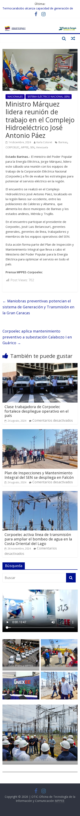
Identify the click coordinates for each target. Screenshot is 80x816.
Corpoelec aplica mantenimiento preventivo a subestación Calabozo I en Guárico (37, 337)
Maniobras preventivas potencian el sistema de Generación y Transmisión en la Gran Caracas (38, 306)
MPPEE (25, 147)
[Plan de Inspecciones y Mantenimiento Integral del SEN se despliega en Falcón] (40, 431)
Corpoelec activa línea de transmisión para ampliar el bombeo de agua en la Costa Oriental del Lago (38, 539)
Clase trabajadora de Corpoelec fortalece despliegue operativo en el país (37, 411)
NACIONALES (15, 96)
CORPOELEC (12, 147)
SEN (32, 147)
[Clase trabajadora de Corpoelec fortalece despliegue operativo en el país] (40, 365)
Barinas (62, 142)
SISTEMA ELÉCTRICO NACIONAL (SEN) (48, 96)
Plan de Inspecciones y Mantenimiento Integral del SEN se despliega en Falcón (39, 475)
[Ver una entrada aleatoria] (73, 38)
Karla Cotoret (44, 142)
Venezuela (42, 147)
